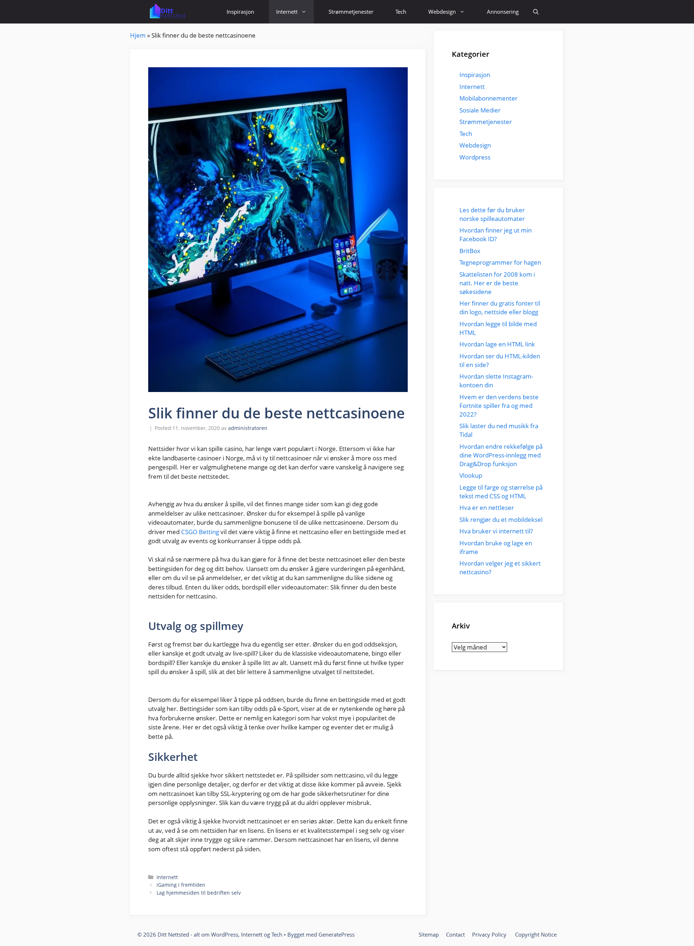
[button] (536, 12)
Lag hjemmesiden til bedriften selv (199, 892)
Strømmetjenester (351, 11)
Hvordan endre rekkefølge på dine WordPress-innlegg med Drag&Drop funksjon (501, 455)
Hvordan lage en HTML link (497, 344)
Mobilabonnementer (488, 98)
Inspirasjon (240, 11)
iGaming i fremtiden (181, 884)
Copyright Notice (536, 934)
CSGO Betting (200, 532)
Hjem (138, 35)
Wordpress (474, 157)
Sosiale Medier (480, 110)
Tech (400, 11)
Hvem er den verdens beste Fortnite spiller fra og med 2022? (499, 405)
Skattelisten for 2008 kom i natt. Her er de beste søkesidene (497, 283)
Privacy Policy (490, 934)
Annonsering (503, 11)
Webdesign (442, 11)
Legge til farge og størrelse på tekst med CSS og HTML (501, 491)
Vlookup (470, 475)
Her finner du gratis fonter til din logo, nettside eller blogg (499, 307)
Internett (286, 11)
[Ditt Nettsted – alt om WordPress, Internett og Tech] (166, 12)
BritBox (469, 251)
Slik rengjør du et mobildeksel (501, 519)
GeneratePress (336, 934)
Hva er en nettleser (486, 507)
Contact (455, 934)
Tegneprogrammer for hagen (500, 262)
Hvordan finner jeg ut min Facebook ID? (495, 234)
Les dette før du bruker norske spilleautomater (492, 214)
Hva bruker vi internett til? (496, 531)
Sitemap (429, 934)
